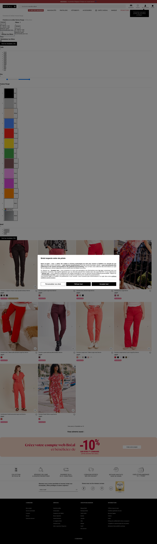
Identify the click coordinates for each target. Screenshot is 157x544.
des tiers (100, 270)
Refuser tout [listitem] (79, 284)
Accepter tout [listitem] (104, 284)
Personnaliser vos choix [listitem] (53, 284)
